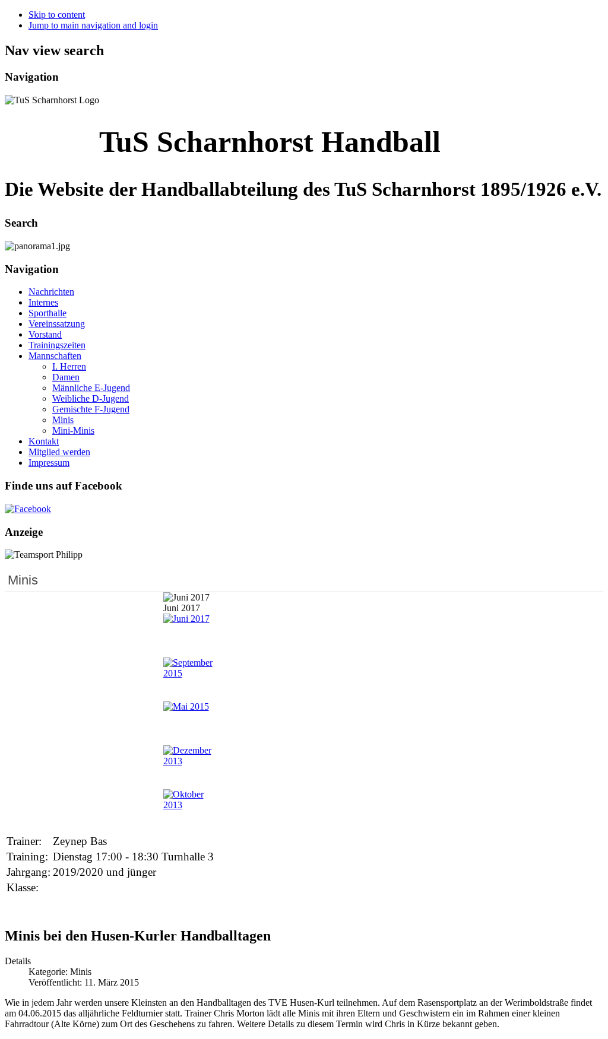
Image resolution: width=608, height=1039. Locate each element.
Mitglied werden (59, 452)
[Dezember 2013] (190, 761)
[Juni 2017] (186, 619)
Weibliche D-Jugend (90, 398)
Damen (66, 377)
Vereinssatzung (56, 324)
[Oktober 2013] (190, 805)
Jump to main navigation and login (93, 25)
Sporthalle (47, 313)
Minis (63, 420)
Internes (43, 302)
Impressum (48, 462)
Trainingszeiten (57, 345)
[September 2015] (190, 673)
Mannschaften (54, 356)
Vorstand (45, 334)
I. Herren (69, 366)
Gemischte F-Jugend (90, 409)
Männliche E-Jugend (91, 388)
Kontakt (43, 441)
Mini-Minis (73, 430)
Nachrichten (51, 292)
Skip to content (56, 14)
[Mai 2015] (186, 706)
